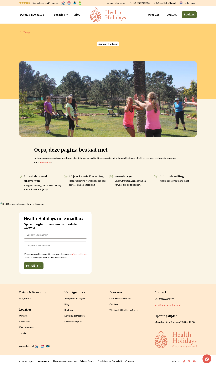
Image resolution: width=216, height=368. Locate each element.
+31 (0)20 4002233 (141, 3)
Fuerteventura (26, 327)
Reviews (68, 310)
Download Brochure (74, 315)
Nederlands (189, 3)
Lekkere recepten (73, 321)
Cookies (129, 361)
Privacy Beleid (87, 361)
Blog (77, 14)
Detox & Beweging (32, 14)
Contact (171, 14)
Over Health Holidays (120, 298)
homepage (45, 161)
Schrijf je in (33, 265)
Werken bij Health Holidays (123, 310)
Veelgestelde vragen (116, 3)
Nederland (24, 321)
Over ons (153, 14)
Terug (26, 32)
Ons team (114, 304)
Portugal (23, 315)
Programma (25, 298)
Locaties (59, 14)
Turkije (22, 332)
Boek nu (189, 14)
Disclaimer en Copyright (110, 361)
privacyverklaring (79, 254)
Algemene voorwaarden (65, 361)
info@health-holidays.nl (165, 3)
